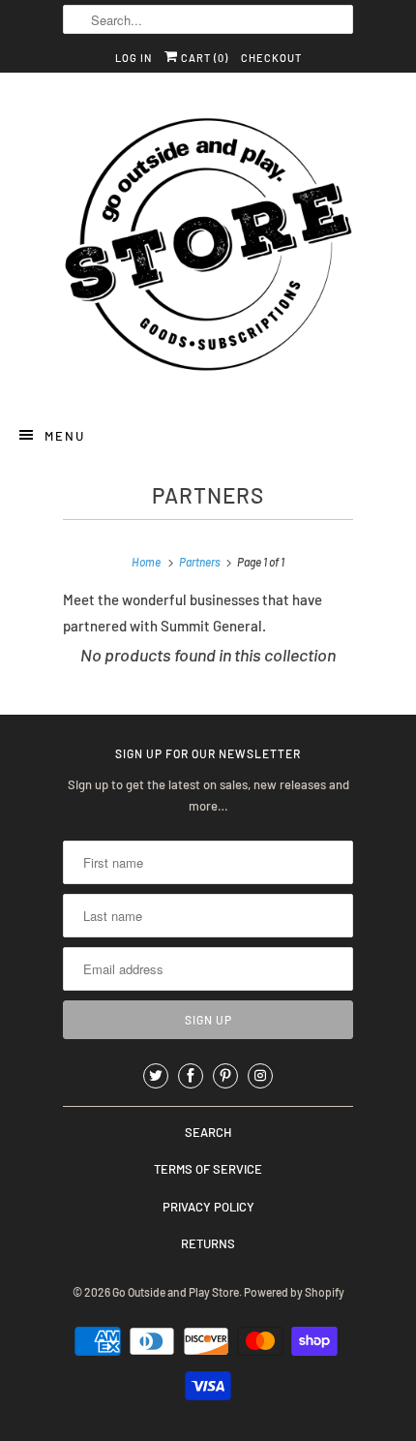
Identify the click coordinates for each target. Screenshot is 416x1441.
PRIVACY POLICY (208, 1206)
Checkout (271, 57)
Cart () (203, 57)
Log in (133, 57)
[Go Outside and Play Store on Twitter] (155, 1075)
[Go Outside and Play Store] (208, 247)
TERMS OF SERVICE (208, 1169)
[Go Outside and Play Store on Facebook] (190, 1075)
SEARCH (208, 1132)
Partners (208, 494)
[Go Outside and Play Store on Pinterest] (225, 1075)
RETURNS (208, 1243)
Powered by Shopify (294, 1292)
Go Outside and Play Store (175, 1292)
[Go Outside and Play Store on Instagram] (260, 1075)
